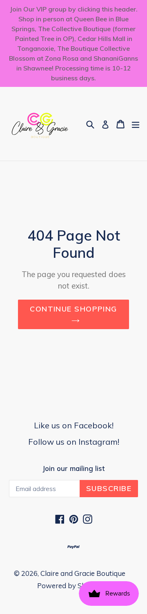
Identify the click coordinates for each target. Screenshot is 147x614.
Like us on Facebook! (74, 425)
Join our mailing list (73, 468)
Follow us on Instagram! (73, 442)
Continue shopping (73, 309)
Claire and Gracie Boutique (82, 573)
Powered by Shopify (69, 585)
